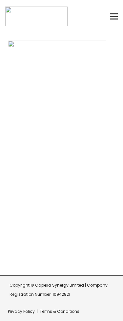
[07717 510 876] (16, 237)
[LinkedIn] (40, 256)
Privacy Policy (21, 311)
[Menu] (114, 16)
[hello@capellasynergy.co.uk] (16, 221)
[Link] (36, 16)
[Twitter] (54, 256)
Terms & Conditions (59, 311)
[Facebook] (11, 256)
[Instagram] (25, 256)
